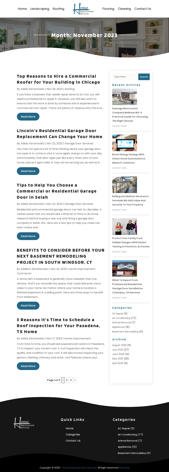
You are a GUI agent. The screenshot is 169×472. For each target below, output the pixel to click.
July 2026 (117, 349)
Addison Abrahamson (35, 269)
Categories (73, 434)
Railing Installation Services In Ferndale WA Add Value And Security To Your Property (130, 200)
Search (144, 76)
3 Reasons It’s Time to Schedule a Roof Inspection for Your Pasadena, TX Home (58, 325)
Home (22, 9)
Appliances (118, 327)
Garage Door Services (79, 143)
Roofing (58, 9)
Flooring (108, 9)
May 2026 (117, 358)
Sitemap (125, 467)
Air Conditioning (121, 318)
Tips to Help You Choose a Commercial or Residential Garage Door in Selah (57, 191)
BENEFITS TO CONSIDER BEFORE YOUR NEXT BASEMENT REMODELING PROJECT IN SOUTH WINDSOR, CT (61, 256)
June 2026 (118, 354)
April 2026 (117, 363)
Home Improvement (77, 338)
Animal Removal (121, 322)
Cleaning (124, 9)
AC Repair (117, 313)
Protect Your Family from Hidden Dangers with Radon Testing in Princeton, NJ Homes (131, 242)
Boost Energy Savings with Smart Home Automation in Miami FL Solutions (128, 158)
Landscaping (39, 9)
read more (28, 117)
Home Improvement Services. (80, 467)
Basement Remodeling (125, 331)
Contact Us (143, 9)
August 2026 (119, 345)
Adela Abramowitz (33, 89)
